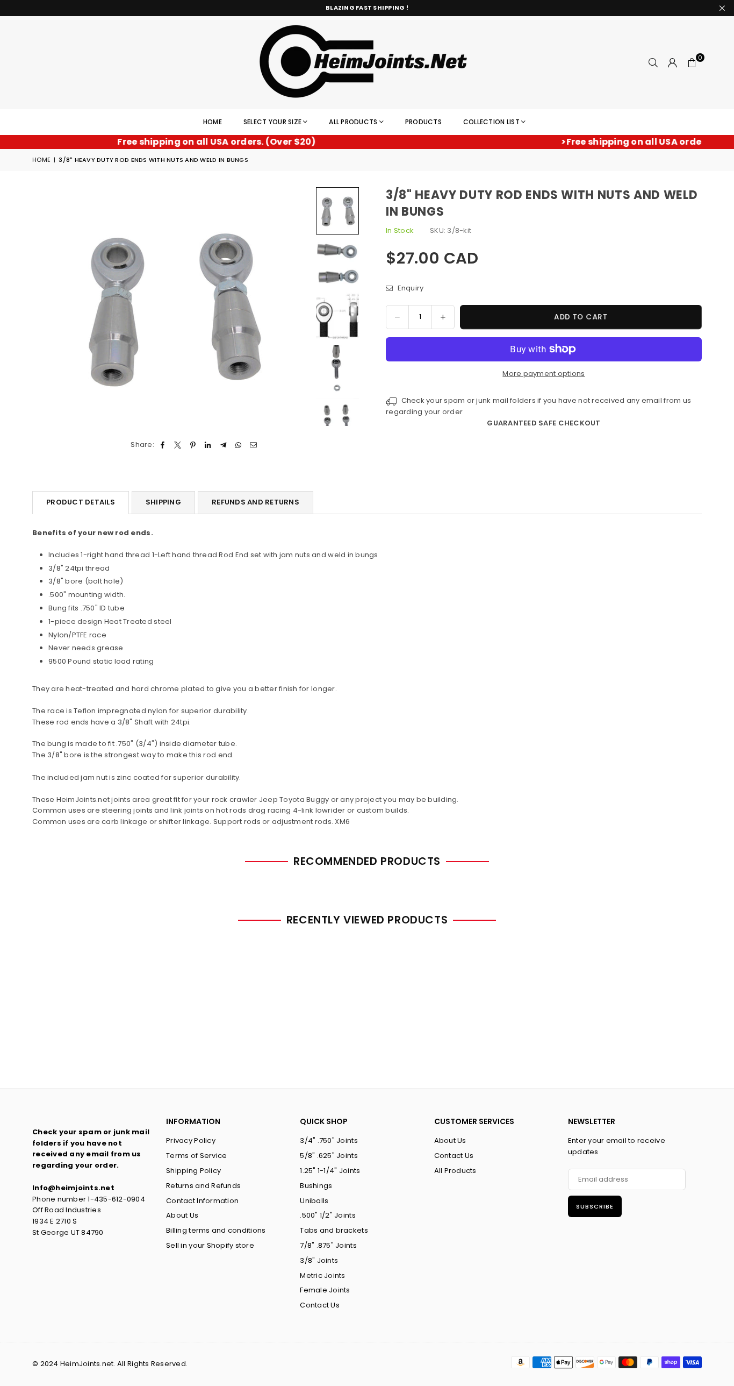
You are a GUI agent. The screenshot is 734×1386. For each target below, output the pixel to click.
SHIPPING (163, 502)
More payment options (543, 373)
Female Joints (325, 1290)
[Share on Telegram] (223, 445)
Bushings (316, 1186)
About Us (182, 1215)
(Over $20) (192, 142)
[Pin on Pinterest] (193, 445)
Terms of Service (196, 1155)
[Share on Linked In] (208, 445)
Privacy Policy (190, 1140)
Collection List (491, 121)
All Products (353, 121)
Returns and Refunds (203, 1186)
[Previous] (47, 306)
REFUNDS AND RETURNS (255, 502)
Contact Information (202, 1201)
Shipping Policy (193, 1170)
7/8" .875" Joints (328, 1245)
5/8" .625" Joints (328, 1155)
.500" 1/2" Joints (327, 1215)
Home (212, 121)
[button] (692, 63)
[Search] (653, 63)
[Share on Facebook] (163, 445)
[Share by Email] (254, 445)
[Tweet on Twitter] (178, 445)
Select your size (272, 121)
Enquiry (409, 288)
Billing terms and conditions (215, 1230)
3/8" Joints (319, 1260)
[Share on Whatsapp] (238, 445)
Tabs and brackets (334, 1230)
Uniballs (314, 1201)
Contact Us (320, 1305)
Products (423, 121)
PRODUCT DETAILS (80, 502)
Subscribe (595, 1206)
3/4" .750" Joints (328, 1140)
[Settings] (672, 63)
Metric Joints (322, 1275)
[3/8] (337, 211)
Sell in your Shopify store (210, 1245)
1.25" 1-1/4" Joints (330, 1170)
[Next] (295, 306)
